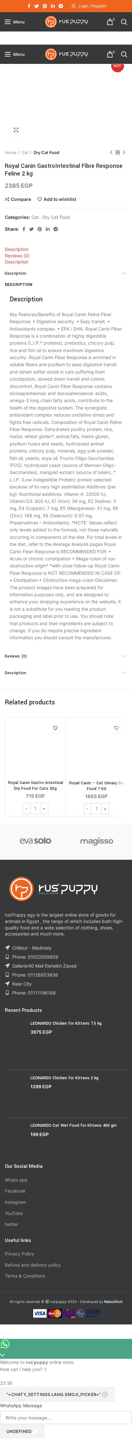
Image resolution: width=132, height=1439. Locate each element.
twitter (11, 1224)
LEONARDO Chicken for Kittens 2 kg (64, 1078)
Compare (21, 199)
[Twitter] (36, 6)
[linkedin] (53, 6)
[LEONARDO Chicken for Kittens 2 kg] (15, 1094)
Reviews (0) (17, 255)
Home (11, 152)
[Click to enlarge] (16, 130)
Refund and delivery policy (33, 1265)
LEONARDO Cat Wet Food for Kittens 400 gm (73, 1125)
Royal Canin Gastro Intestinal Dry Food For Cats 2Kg (35, 785)
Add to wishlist (60, 199)
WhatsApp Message (21, 1405)
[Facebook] (29, 6)
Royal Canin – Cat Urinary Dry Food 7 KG (96, 786)
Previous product (111, 152)
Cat (25, 152)
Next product (124, 152)
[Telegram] (61, 6)
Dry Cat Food (46, 152)
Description (17, 249)
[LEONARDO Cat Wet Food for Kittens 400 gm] (15, 1138)
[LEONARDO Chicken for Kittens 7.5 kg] (15, 1043)
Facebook (15, 1190)
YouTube (14, 1213)
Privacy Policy (19, 1253)
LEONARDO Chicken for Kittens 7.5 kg (66, 1023)
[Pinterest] (45, 6)
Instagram (15, 1202)
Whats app (16, 1180)
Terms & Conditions (25, 1276)
